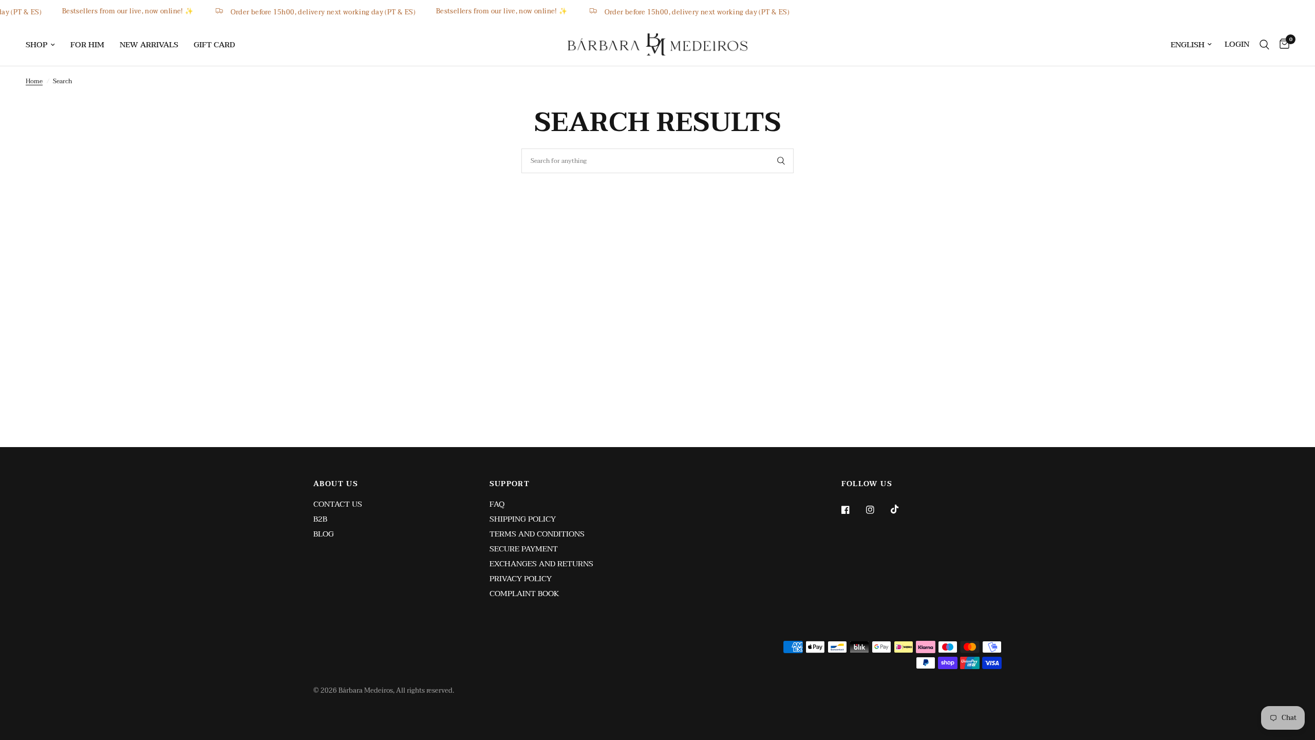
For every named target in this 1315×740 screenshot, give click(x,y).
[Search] (1264, 44)
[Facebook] (852, 509)
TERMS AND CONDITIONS (537, 534)
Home (34, 81)
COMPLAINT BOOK (524, 593)
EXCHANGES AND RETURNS (541, 563)
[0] (1281, 44)
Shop (36, 45)
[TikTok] (902, 509)
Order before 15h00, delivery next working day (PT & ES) (338, 11)
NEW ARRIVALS (149, 45)
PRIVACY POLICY (521, 578)
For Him (87, 45)
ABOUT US (335, 484)
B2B (320, 519)
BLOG (323, 534)
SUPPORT (510, 484)
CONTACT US (337, 504)
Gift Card (214, 45)
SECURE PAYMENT (524, 549)
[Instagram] (877, 509)
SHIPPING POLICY (523, 519)
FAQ (497, 504)
